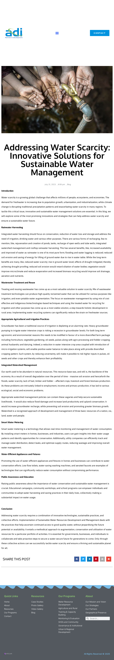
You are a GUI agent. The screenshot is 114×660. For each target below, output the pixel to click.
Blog (69, 184)
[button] (57, 33)
